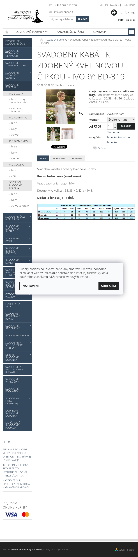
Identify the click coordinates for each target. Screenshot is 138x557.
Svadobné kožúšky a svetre (12, 229)
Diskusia (77, 158)
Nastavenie (31, 286)
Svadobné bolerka (12, 86)
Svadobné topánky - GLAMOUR (12, 53)
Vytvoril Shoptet (127, 549)
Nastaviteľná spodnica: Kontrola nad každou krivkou (16, 484)
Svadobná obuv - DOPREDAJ (12, 401)
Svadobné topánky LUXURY (15, 64)
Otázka (102, 148)
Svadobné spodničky (12, 327)
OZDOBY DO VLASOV (12, 295)
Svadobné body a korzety (12, 250)
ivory (14, 129)
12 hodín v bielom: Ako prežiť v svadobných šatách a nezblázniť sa (16, 470)
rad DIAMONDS (18, 141)
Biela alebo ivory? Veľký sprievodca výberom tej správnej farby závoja (17, 455)
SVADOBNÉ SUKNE (12, 261)
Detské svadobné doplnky (12, 357)
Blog (7, 442)
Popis (43, 158)
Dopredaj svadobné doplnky (12, 413)
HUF (127, 20)
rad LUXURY (15, 93)
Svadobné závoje (12, 240)
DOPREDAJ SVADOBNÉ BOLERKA (15, 185)
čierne (15, 135)
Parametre (59, 158)
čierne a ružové (20, 206)
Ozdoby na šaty (12, 305)
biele (14, 123)
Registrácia (128, 4)
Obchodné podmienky (32, 31)
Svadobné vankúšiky (12, 380)
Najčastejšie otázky (70, 31)
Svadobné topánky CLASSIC (12, 75)
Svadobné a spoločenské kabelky (14, 345)
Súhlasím (108, 286)
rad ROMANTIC (17, 117)
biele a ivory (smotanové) (18, 100)
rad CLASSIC (16, 164)
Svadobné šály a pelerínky (15, 218)
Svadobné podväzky (12, 390)
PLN (132, 20)
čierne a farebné (16, 109)
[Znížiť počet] (115, 127)
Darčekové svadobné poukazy (12, 425)
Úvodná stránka (7, 32)
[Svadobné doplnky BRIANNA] (24, 16)
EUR (121, 20)
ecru (14, 176)
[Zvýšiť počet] (115, 124)
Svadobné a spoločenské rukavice (14, 369)
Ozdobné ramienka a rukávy (12, 316)
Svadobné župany (17, 335)
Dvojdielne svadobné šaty (15, 42)
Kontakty (100, 31)
